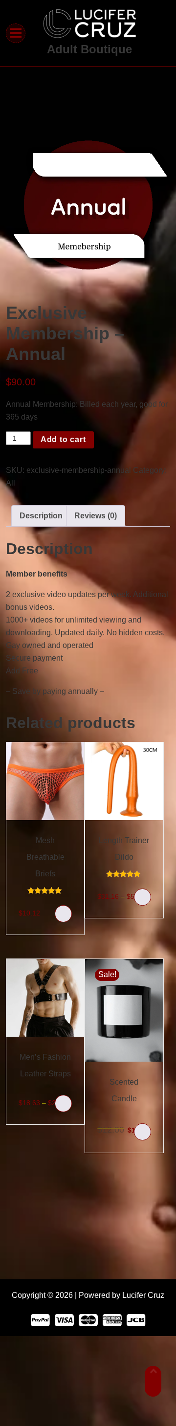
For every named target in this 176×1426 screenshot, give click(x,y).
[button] (142, 1131)
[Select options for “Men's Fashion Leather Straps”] (63, 1103)
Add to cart (63, 439)
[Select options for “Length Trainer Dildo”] (142, 897)
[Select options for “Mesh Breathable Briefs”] (63, 913)
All (10, 483)
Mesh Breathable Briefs (45, 857)
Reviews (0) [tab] (95, 516)
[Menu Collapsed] (16, 33)
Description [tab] (41, 516)
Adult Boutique (89, 49)
